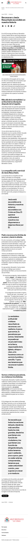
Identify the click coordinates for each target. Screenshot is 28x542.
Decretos (4, 529)
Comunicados (5, 532)
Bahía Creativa (16, 539)
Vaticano (4, 535)
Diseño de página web (6, 539)
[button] (2, 3)
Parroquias (4, 527)
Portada (3, 7)
